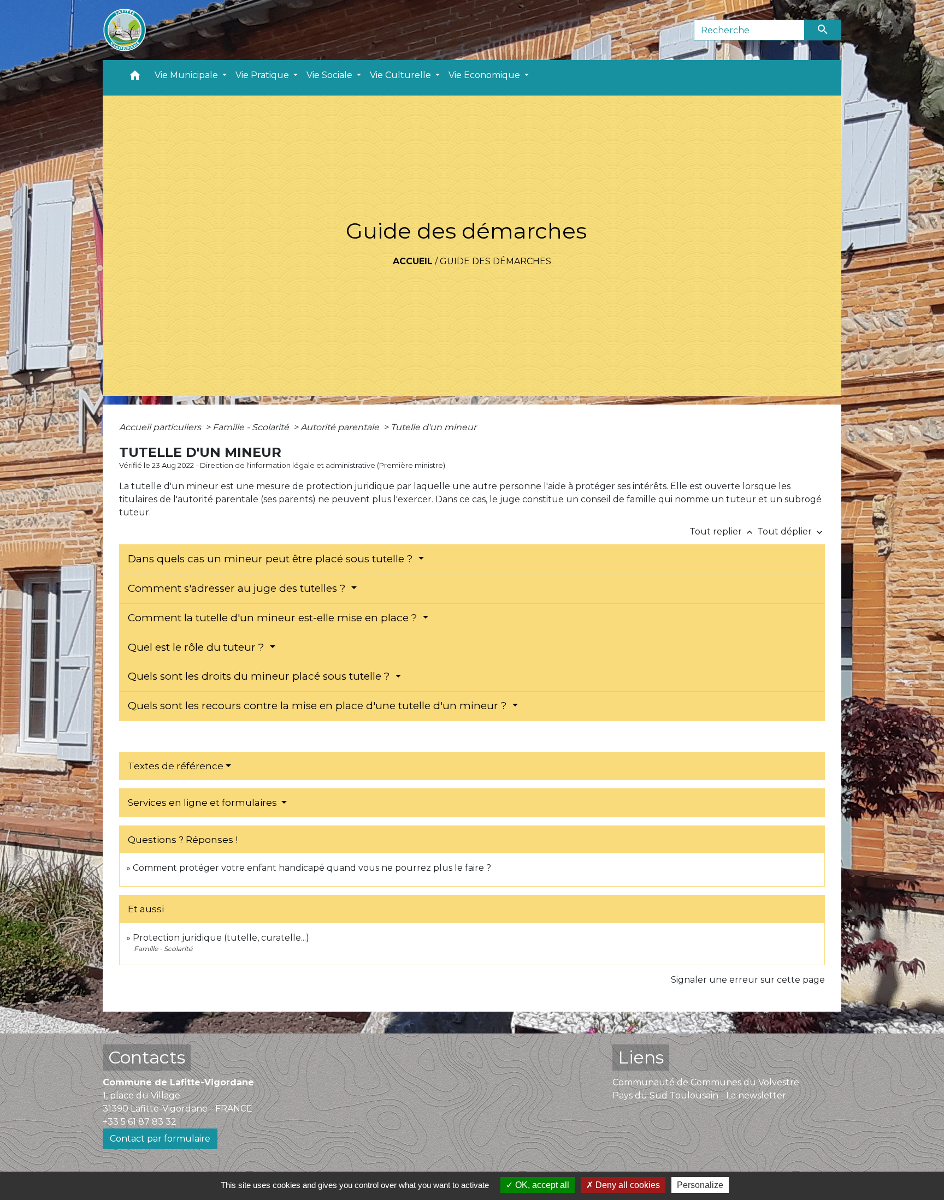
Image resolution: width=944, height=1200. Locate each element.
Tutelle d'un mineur (433, 427)
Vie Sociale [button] (330, 75)
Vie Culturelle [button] (401, 75)
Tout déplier (791, 531)
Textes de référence (175, 766)
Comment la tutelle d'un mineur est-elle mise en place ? (274, 617)
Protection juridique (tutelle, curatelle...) (221, 937)
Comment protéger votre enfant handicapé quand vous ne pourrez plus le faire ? (312, 868)
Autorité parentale (340, 427)
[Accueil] (124, 30)
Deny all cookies (626, 1185)
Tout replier (722, 531)
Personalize (700, 1185)
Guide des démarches (495, 261)
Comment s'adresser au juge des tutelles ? (238, 588)
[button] (135, 77)
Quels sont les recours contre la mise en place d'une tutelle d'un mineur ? (319, 705)
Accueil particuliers (161, 427)
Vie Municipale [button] (187, 75)
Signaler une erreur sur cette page (748, 980)
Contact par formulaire (160, 1138)
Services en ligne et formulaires (203, 802)
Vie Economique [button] (485, 75)
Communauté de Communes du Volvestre (705, 1082)
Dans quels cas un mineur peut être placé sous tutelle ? (272, 559)
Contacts (146, 1057)
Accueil (413, 261)
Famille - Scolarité (252, 427)
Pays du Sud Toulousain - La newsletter (699, 1095)
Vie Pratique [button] (263, 75)
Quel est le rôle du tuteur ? (197, 647)
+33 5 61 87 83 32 (139, 1121)
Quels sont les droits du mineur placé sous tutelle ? (260, 676)
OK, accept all (541, 1185)
